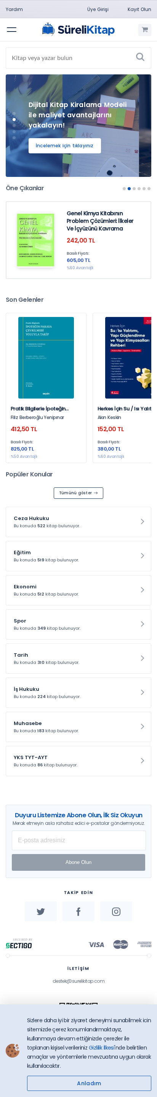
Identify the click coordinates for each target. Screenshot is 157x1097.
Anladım (89, 1083)
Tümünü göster (75, 493)
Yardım (14, 9)
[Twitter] (41, 911)
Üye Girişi (98, 9)
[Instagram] (116, 911)
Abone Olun (78, 862)
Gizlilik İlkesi (102, 1047)
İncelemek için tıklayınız (65, 145)
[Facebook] (78, 911)
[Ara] (140, 58)
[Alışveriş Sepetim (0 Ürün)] (144, 30)
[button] (14, 113)
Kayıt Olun (139, 9)
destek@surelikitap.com (79, 981)
